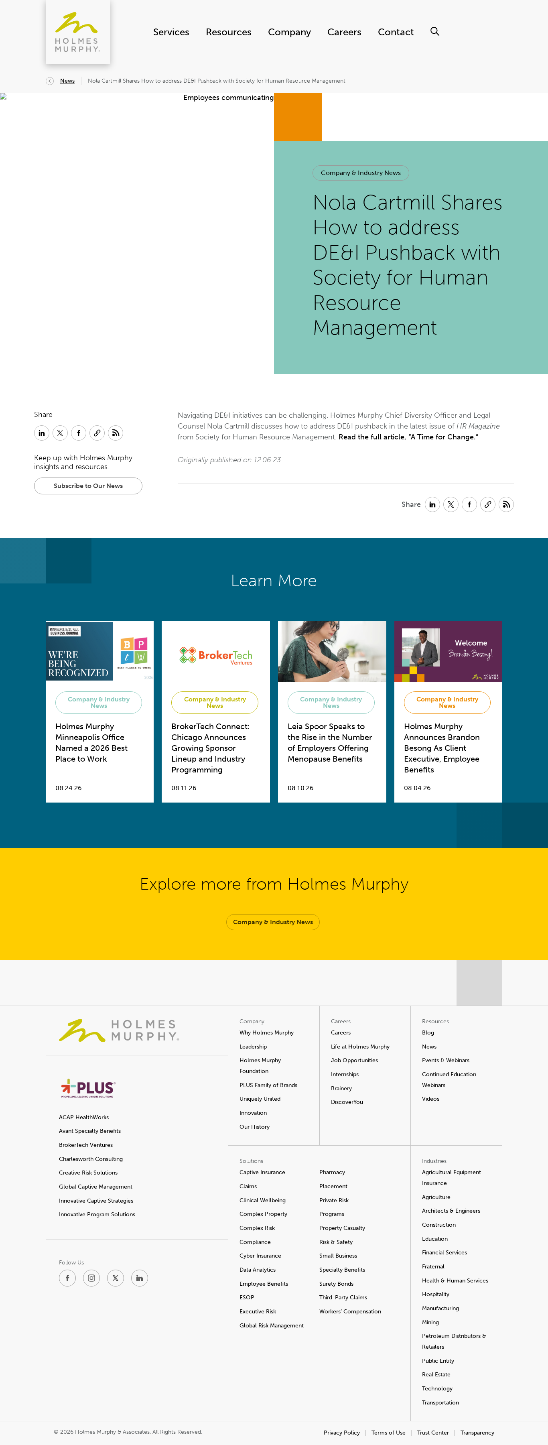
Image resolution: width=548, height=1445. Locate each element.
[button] (361, 173)
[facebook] (67, 1278)
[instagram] (91, 1278)
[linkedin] (139, 1278)
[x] (115, 1278)
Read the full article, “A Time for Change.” (408, 437)
